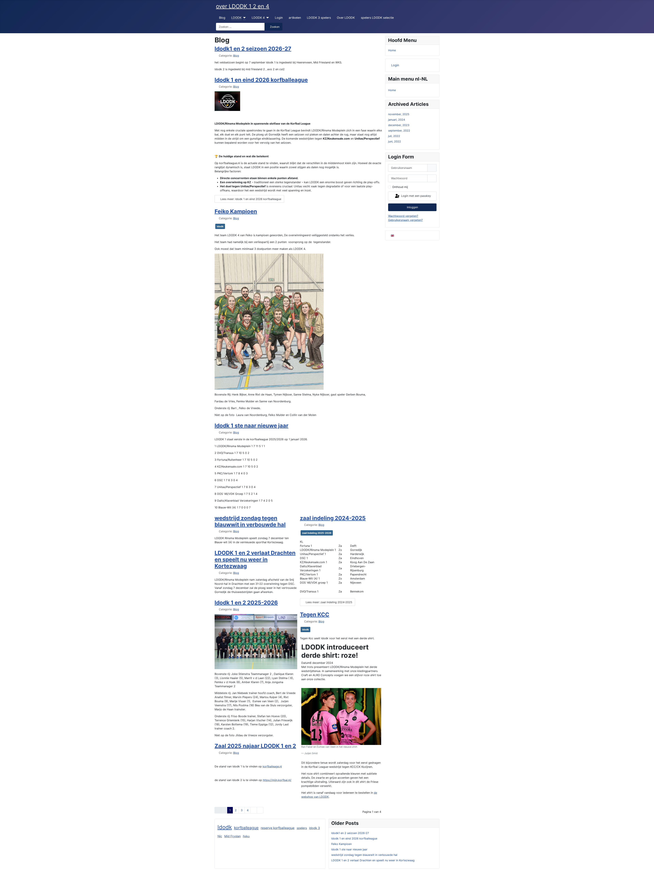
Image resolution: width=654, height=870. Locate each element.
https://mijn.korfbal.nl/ (277, 780)
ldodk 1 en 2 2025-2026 (246, 602)
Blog (222, 17)
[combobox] (240, 26)
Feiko (246, 836)
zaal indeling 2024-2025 (333, 518)
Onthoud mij (400, 187)
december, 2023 (398, 125)
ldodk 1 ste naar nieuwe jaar (251, 425)
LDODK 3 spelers (319, 17)
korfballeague (246, 827)
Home (392, 50)
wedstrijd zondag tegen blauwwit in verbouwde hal (250, 521)
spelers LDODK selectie (377, 17)
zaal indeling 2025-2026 (316, 532)
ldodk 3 (314, 828)
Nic (219, 836)
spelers (302, 828)
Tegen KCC (314, 614)
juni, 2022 (394, 141)
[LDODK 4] (267, 18)
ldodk (220, 226)
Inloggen (412, 207)
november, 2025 (398, 114)
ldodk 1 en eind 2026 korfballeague (261, 80)
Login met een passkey (415, 196)
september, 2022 (399, 130)
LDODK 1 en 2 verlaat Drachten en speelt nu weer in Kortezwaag (255, 559)
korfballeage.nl (272, 766)
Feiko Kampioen (236, 211)
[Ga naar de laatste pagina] (260, 810)
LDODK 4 (258, 17)
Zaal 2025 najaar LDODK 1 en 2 (255, 746)
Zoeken (274, 26)
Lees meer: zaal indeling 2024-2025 (328, 602)
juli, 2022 (394, 136)
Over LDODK (346, 17)
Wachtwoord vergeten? (403, 216)
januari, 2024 (396, 119)
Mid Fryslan (232, 836)
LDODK (236, 17)
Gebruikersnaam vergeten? (405, 220)
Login (279, 17)
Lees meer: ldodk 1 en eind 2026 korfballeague (250, 199)
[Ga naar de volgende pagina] (254, 810)
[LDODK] (244, 18)
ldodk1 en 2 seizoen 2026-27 (253, 48)
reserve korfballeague (277, 828)
